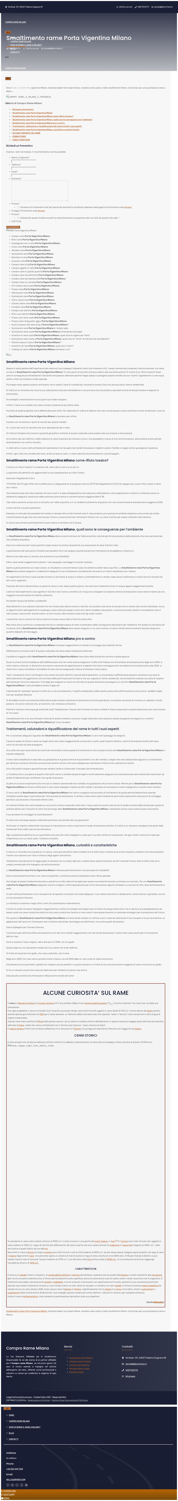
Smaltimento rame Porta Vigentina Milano (33, 113)
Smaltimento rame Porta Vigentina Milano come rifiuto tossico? (43, 116)
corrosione (157, 1275)
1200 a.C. (34, 1263)
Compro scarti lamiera (80, 1361)
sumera (48, 1252)
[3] (116, 1241)
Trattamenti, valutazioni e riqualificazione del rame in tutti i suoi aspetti (47, 126)
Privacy (15, 203)
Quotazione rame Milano (81, 1358)
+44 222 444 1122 (14, 1469)
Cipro (21, 1025)
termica (76, 1275)
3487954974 (131, 1370)
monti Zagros (101, 1241)
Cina (89, 1259)
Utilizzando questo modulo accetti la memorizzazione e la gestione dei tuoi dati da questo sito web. (69, 218)
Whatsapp (130, 1376)
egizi (31, 1256)
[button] (7, 57)
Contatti (15, 52)
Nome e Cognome (20, 157)
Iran (113, 1241)
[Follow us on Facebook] (8, 1485)
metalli (118, 1285)
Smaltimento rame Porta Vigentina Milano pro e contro (39, 123)
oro (46, 1248)
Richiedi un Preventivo (23, 109)
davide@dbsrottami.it (136, 1364)
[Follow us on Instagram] (21, 1485)
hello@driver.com (15, 1480)
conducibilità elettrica (59, 1275)
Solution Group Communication (65, 1400)
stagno (137, 1029)
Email (14, 171)
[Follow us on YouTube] (26, 1485)
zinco (118, 1289)
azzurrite (127, 1245)
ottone (77, 1289)
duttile (47, 1282)
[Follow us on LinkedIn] (12, 1485)
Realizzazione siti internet (39, 1400)
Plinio (40, 1021)
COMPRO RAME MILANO (15, 22)
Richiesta (16, 178)
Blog (13, 49)
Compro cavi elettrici (79, 1365)
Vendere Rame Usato (79, 1368)
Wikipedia (158, 1302)
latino (150, 1011)
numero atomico (46, 1003)
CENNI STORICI (19, 136)
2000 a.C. (111, 1259)
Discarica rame (76, 1372)
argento (124, 1275)
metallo (23, 1275)
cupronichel (147, 1289)
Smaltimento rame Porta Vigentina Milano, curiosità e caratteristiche (46, 130)
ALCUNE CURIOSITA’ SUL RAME (26, 133)
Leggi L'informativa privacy (19, 1397)
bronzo (77, 1029)
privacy (128, 207)
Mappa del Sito (59, 1397)
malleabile (58, 1282)
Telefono (16, 164)
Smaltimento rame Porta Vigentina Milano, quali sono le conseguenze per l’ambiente (52, 119)
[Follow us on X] (17, 1485)
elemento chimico (26, 1003)
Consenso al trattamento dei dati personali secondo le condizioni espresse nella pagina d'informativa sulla (76, 207)
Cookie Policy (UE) (42, 1397)
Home (13, 38)
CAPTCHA (16, 221)
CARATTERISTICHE (21, 140)
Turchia (124, 1241)
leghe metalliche (150, 1285)
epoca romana (17, 1029)
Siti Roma (83, 1400)
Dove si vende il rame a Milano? (26, 45)
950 (41, 1014)
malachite (114, 1245)
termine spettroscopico (95, 1003)
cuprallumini (14, 1292)
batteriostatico (30, 1296)
